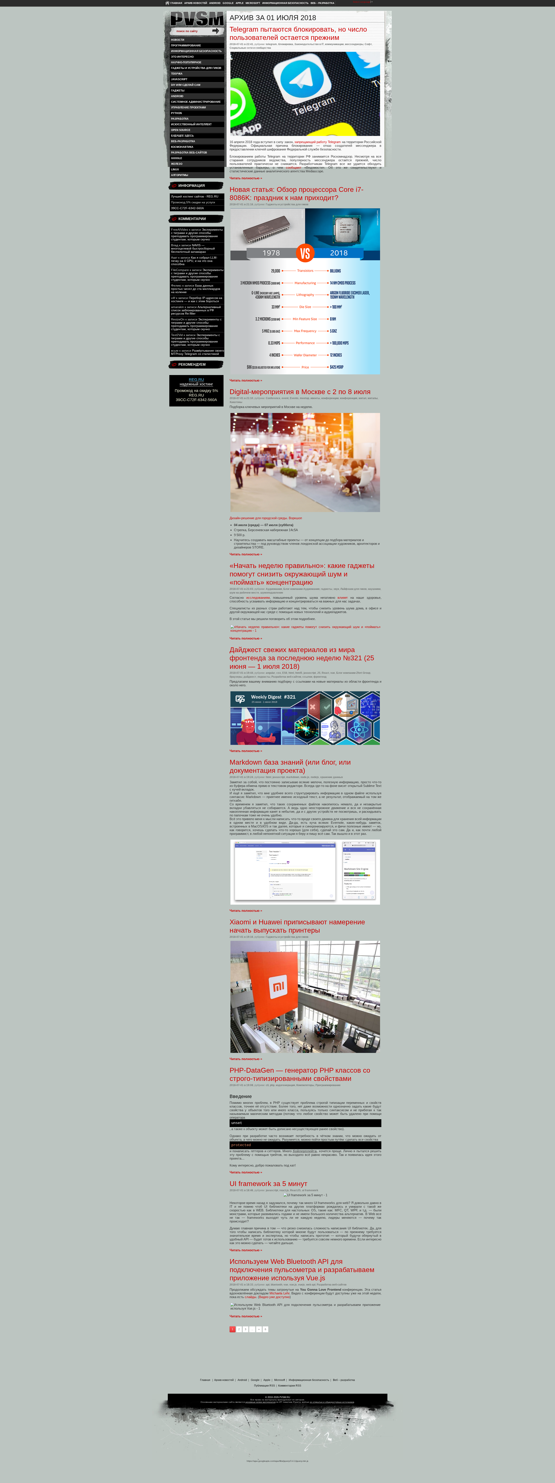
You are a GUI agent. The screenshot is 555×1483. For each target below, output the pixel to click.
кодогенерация (285, 1085)
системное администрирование (196, 101)
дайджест (249, 676)
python (176, 113)
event (285, 398)
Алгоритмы (179, 175)
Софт (368, 44)
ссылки (307, 676)
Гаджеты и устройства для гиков (196, 68)
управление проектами (188, 107)
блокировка (285, 44)
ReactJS (295, 1190)
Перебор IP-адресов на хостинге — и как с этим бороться (196, 299)
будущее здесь (182, 135)
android (177, 96)
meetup (304, 398)
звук (336, 589)
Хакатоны (236, 402)
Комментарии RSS (289, 1385)
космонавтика (182, 146)
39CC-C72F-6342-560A (187, 208)
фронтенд (319, 676)
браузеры (236, 676)
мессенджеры (354, 44)
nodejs (315, 777)
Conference (273, 398)
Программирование (186, 45)
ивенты (315, 398)
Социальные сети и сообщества (250, 47)
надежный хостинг (196, 381)
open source (180, 130)
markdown (292, 777)
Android (214, 3)
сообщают (293, 167)
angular (270, 672)
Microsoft (253, 3)
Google (228, 3)
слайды (250, 1297)
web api (310, 1284)
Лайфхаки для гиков (353, 589)
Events (294, 398)
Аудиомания (274, 589)
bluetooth (276, 1284)
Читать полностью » (246, 178)
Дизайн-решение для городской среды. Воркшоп (266, 518)
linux (175, 169)
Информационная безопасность (285, 3)
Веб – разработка (322, 3)
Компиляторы (305, 1085)
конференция (348, 398)
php (272, 1085)
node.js (304, 777)
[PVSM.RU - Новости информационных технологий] (197, 20)
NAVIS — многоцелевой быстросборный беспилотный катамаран (193, 248)
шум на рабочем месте (244, 592)
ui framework (310, 1190)
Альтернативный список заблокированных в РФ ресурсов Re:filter (196, 310)
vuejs (301, 1284)
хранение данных (331, 777)
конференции (330, 398)
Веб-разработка (183, 141)
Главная (176, 3)
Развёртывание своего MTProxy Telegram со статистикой (197, 352)
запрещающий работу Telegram (317, 142)
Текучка (177, 73)
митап (362, 398)
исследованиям (258, 597)
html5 (298, 672)
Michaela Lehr (279, 1293)
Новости (177, 39)
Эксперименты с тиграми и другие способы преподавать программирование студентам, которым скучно (197, 234)
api (267, 1284)
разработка (180, 118)
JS (318, 672)
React (325, 672)
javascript (179, 79)
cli (267, 1085)
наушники (374, 589)
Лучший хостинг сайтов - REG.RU (194, 196)
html (291, 672)
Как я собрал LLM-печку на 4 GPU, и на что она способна (194, 261)
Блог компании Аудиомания (301, 589)
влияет (343, 597)
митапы (373, 398)
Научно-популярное (186, 62)
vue (332, 672)
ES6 (284, 672)
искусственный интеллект (191, 124)
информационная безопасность (196, 51)
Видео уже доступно (274, 1297)
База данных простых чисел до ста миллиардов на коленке (195, 289)
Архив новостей (195, 3)
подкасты (264, 676)
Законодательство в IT (309, 44)
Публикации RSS (264, 1385)
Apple (239, 3)
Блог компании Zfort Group (353, 672)
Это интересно (182, 56)
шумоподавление (271, 592)
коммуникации (334, 44)
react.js (284, 1190)
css (278, 672)
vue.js (293, 1284)
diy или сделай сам (185, 84)
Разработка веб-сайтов (189, 152)
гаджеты (177, 90)
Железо (176, 163)
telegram (271, 44)
